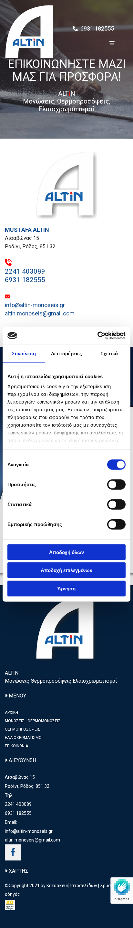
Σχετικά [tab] (109, 353)
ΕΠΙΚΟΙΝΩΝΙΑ (16, 746)
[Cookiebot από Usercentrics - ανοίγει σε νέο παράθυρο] (97, 336)
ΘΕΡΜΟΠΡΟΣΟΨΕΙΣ (22, 729)
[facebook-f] (13, 852)
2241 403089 (25, 271)
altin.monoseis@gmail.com (40, 313)
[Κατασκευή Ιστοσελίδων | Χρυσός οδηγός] (66, 905)
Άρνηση (66, 588)
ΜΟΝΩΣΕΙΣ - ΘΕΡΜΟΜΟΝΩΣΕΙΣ (33, 721)
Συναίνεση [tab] (24, 353)
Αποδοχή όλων (66, 552)
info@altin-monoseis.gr (35, 305)
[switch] (116, 484)
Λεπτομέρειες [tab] (66, 353)
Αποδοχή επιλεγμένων (66, 570)
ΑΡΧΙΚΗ (11, 712)
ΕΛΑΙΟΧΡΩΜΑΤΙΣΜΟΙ (24, 737)
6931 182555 (97, 28)
